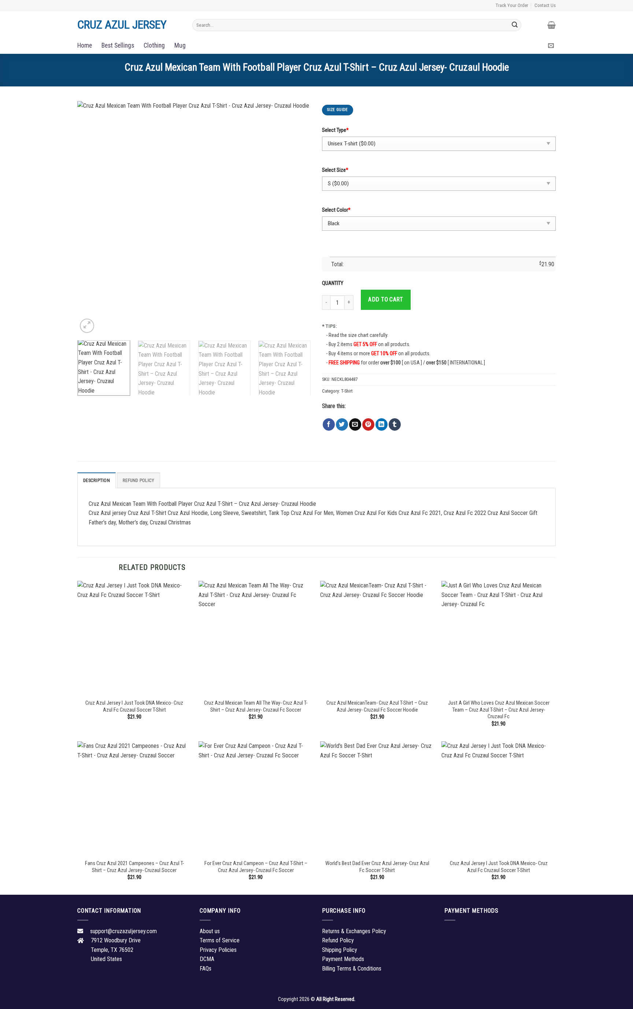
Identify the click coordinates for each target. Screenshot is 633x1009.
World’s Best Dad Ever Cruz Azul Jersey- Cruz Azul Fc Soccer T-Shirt (377, 866)
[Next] (297, 217)
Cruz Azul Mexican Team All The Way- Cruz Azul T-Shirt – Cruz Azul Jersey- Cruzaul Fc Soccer (255, 706)
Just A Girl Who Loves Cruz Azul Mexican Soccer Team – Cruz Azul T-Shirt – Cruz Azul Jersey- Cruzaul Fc (498, 710)
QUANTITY (333, 283)
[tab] (96, 480)
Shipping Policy (339, 949)
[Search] (514, 25)
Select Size (335, 170)
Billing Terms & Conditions (351, 968)
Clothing (154, 45)
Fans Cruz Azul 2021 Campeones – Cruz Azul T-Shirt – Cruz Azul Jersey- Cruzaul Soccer (134, 866)
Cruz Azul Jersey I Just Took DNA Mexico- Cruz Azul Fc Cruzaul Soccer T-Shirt (134, 706)
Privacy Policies (218, 949)
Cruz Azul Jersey (122, 24)
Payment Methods (343, 959)
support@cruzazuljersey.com (123, 931)
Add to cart (385, 299)
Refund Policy (138, 480)
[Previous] (91, 217)
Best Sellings (117, 45)
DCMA (207, 959)
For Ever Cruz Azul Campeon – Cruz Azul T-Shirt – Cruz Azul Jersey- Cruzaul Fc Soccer (255, 866)
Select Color (336, 210)
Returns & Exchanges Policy (354, 931)
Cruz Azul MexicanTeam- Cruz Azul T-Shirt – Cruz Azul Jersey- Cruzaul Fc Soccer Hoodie (377, 706)
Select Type (335, 130)
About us (210, 931)
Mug (180, 45)
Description (96, 480)
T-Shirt (346, 391)
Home (84, 45)
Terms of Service (220, 940)
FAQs (205, 968)
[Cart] (551, 25)
